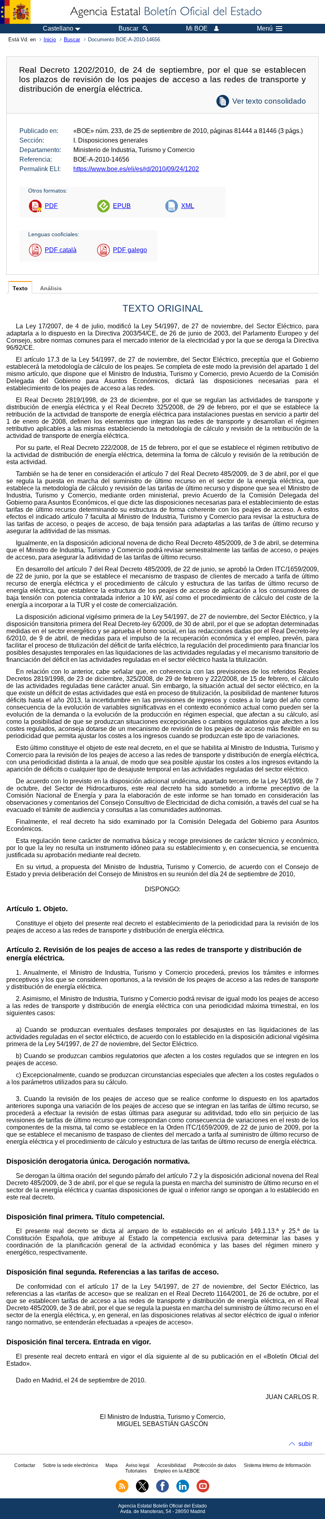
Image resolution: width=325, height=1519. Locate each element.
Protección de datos (214, 1465)
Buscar (72, 39)
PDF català (60, 250)
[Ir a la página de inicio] (165, 12)
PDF (51, 205)
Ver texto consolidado (269, 101)
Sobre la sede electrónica (70, 1465)
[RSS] (122, 1491)
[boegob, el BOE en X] (142, 1491)
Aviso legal (137, 1465)
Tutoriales (136, 1471)
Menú (265, 28)
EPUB (122, 205)
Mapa (111, 1465)
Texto (20, 288)
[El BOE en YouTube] (203, 1491)
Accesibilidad (171, 1465)
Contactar (24, 1465)
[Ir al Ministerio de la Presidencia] (15, 12)
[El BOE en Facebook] (162, 1491)
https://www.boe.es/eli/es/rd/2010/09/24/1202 (136, 169)
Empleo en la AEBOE (177, 1471)
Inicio (50, 39)
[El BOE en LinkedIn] (182, 1491)
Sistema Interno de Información (277, 1465)
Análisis (51, 288)
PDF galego (130, 250)
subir (305, 1443)
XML (187, 205)
